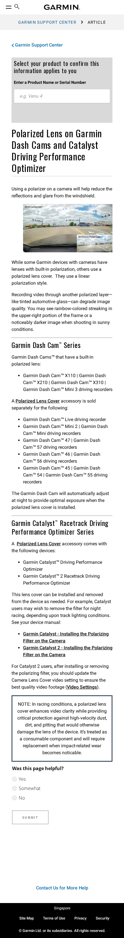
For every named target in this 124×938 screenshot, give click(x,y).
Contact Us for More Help (62, 888)
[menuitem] (17, 7)
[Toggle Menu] (3, 6)
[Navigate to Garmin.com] (62, 7)
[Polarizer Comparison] (67, 250)
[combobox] (62, 96)
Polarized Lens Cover (38, 401)
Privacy (80, 918)
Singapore (62, 908)
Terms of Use (54, 918)
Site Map (26, 918)
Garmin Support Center (47, 22)
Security (102, 918)
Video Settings (82, 687)
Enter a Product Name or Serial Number (50, 82)
